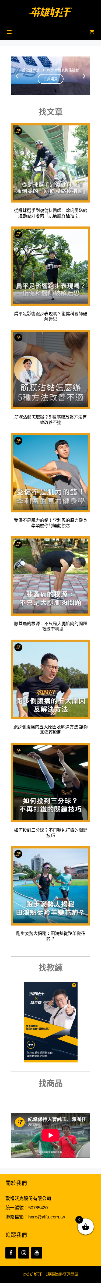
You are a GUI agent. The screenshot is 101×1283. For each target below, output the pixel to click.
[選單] (9, 32)
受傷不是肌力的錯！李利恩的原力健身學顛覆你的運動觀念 (50, 523)
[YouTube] (36, 1253)
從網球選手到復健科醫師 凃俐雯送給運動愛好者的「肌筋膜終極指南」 (50, 213)
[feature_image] (50, 162)
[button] (16, 75)
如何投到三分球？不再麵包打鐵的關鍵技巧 (50, 833)
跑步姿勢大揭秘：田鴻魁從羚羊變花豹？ (50, 936)
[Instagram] (23, 1253)
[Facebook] (10, 1253)
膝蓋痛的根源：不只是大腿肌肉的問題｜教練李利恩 (50, 626)
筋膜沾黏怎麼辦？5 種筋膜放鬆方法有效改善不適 (50, 420)
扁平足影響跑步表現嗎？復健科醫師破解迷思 (50, 316)
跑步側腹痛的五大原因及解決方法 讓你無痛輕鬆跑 (50, 730)
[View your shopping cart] (92, 32)
